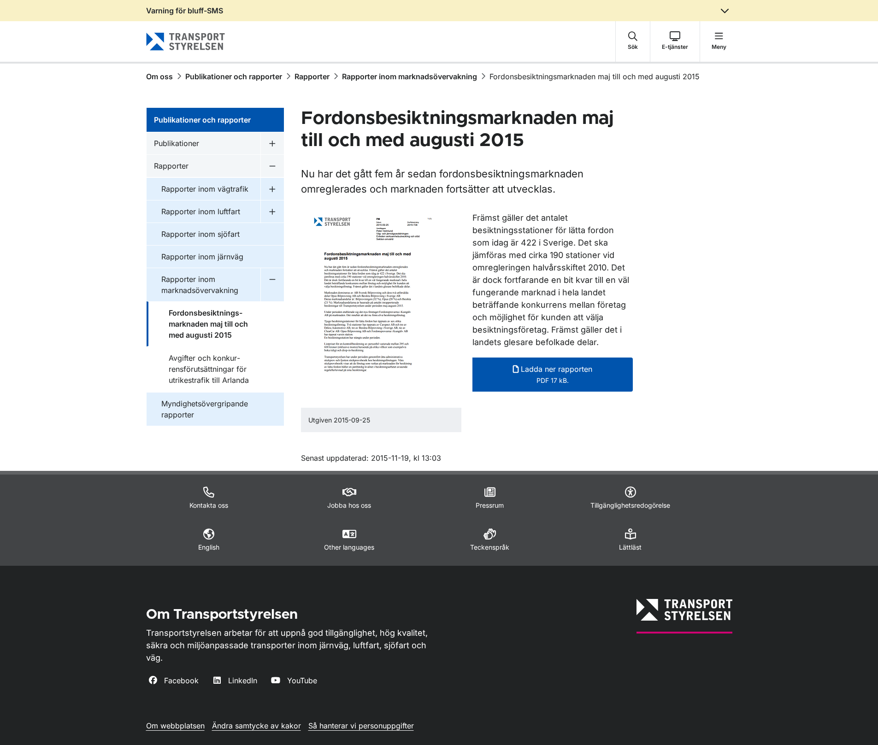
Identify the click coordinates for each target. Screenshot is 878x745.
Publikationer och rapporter (233, 76)
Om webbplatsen (175, 725)
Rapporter (312, 76)
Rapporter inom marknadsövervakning (409, 76)
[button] (633, 41)
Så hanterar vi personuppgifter (361, 725)
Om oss (159, 76)
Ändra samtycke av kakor (256, 725)
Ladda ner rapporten (555, 374)
